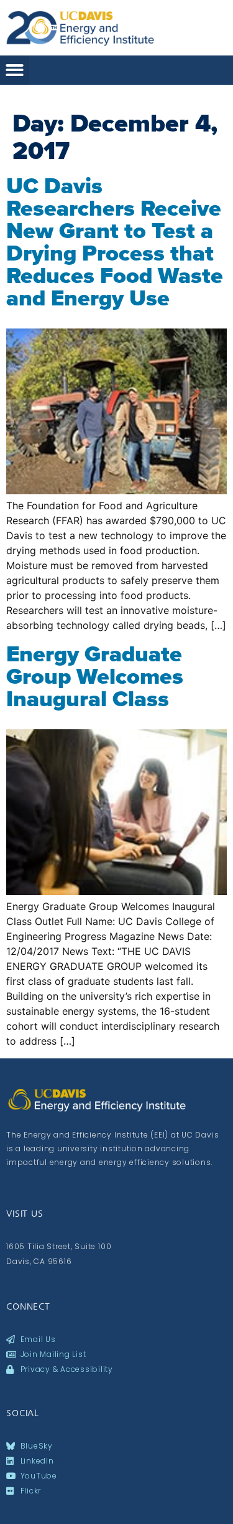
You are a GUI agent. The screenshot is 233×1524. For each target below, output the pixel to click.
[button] (14, 70)
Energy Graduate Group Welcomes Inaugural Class (94, 676)
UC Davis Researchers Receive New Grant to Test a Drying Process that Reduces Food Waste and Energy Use (114, 242)
